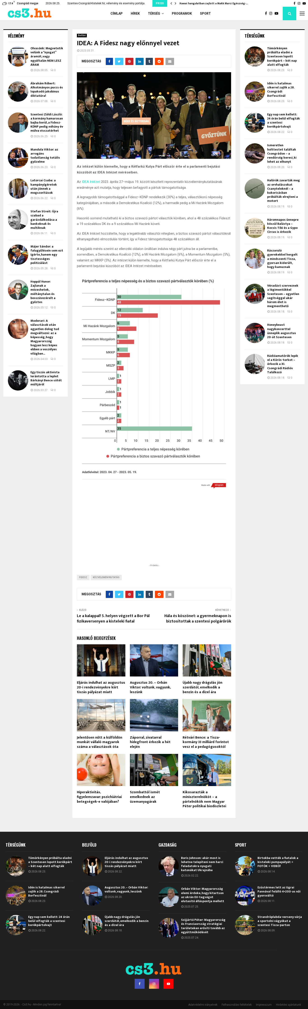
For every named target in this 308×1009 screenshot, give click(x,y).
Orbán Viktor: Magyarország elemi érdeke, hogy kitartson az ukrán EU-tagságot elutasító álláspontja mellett (202, 895)
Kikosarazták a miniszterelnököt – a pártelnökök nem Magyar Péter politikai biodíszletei (204, 799)
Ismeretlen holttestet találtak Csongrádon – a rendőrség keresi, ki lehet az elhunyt (282, 153)
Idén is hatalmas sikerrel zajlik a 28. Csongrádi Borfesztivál (280, 89)
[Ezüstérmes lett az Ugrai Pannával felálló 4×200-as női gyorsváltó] (245, 895)
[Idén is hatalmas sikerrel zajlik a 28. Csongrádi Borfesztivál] (255, 91)
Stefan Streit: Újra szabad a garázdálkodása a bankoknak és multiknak (44, 219)
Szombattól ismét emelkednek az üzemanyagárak (145, 797)
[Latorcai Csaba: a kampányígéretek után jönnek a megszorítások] (18, 188)
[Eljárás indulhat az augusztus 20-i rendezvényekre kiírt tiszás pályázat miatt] (92, 866)
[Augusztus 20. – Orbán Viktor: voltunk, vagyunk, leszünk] (92, 895)
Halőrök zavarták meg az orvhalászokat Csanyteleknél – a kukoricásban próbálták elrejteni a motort (283, 190)
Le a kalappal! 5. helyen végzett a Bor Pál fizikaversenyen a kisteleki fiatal (113, 619)
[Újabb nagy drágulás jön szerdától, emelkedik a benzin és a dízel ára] (92, 925)
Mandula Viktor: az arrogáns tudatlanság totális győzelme (45, 155)
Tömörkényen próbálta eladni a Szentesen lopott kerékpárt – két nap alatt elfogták (282, 56)
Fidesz (83, 577)
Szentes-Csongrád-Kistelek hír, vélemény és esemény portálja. (106, 3)
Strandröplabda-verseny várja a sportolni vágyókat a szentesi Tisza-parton (279, 921)
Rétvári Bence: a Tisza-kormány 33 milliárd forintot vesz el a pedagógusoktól (206, 742)
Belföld (82, 35)
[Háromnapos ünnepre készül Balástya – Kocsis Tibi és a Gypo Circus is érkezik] (255, 228)
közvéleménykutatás (106, 577)
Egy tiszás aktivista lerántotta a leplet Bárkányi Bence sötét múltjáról (46, 378)
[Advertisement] (154, 534)
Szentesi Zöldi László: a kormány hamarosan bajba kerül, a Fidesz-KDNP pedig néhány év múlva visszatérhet (46, 122)
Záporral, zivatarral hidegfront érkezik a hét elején (150, 742)
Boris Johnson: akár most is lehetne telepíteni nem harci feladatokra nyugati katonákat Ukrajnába (202, 864)
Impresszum (264, 1004)
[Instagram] (272, 13)
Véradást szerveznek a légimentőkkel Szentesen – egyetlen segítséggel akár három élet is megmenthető (283, 296)
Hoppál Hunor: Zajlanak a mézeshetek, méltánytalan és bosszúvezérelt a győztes (42, 292)
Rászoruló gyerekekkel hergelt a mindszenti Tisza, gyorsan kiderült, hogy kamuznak (282, 259)
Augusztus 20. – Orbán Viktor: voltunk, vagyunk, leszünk (150, 687)
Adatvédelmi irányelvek (202, 1004)
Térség (154, 13)
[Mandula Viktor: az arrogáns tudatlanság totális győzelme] (18, 158)
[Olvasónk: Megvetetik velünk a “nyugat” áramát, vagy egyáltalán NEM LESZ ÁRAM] (18, 56)
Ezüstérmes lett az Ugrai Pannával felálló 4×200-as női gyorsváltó (279, 891)
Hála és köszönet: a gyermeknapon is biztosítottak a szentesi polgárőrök (197, 619)
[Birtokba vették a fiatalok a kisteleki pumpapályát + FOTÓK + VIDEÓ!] (245, 866)
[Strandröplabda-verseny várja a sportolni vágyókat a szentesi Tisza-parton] (245, 925)
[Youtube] (277, 13)
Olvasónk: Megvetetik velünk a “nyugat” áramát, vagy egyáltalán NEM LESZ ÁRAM (46, 56)
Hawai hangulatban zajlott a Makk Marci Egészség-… (213, 3)
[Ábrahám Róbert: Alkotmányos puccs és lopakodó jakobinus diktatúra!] (18, 91)
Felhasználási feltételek (237, 1004)
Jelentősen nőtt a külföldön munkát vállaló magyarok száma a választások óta (99, 742)
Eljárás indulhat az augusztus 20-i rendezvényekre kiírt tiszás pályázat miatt (101, 687)
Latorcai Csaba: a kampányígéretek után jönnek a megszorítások (43, 186)
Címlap (116, 13)
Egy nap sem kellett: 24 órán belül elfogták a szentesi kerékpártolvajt (283, 120)
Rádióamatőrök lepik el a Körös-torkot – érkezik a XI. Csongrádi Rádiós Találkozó (282, 364)
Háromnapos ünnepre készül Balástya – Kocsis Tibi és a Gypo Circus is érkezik (283, 226)
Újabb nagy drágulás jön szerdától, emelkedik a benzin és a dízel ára (202, 687)
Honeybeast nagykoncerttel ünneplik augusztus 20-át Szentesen (281, 331)
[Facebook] (267, 13)
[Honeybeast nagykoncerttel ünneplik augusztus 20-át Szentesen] (255, 333)
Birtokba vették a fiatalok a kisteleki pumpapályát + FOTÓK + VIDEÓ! (277, 862)
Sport (205, 13)
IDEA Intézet (91, 182)
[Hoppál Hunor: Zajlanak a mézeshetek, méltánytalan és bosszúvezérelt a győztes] (18, 290)
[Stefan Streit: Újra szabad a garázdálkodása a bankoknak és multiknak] (18, 219)
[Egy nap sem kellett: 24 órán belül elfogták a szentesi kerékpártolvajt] (255, 122)
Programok (182, 13)
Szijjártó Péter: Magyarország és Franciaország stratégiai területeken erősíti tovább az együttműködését (203, 926)
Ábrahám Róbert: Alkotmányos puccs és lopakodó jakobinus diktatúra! (46, 89)
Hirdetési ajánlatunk (288, 1004)
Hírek (135, 13)
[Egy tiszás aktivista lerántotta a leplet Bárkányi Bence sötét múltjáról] (18, 380)
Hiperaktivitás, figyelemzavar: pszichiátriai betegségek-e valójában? (99, 797)
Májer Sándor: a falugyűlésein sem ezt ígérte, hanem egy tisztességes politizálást (46, 254)
